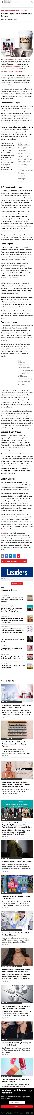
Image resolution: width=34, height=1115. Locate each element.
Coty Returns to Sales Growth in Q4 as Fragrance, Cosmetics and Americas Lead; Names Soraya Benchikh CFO (13, 630)
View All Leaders (17, 583)
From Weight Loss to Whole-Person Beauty (12, 640)
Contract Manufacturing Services (8, 606)
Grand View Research (16, 71)
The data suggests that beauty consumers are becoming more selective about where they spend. (16, 1050)
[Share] (6, 556)
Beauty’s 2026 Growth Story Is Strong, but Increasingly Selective (16, 1044)
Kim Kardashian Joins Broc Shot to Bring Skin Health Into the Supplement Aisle (16, 970)
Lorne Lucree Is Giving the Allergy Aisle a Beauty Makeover (16, 897)
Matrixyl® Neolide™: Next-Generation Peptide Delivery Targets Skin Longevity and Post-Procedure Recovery (16, 784)
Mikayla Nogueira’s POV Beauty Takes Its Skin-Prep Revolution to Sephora (16, 1007)
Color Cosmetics (5, 595)
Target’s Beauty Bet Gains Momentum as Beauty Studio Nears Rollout (13, 658)
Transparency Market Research (11, 66)
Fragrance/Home (5, 616)
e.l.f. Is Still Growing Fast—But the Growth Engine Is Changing (16, 1080)
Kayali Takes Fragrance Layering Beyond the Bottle (11, 649)
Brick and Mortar (4, 654)
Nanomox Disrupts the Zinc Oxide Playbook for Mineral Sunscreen (17, 934)
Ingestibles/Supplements (9, 966)
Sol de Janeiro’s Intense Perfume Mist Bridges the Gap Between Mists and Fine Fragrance (13, 620)
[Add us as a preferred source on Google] (18, 556)
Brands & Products (12, 10)
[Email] (2, 556)
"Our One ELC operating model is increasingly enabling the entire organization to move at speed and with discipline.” (15, 751)
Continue (17, 1106)
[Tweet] (14, 556)
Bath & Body (4, 637)
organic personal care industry (13, 59)
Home (2, 10)
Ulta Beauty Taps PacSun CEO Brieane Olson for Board (13, 666)
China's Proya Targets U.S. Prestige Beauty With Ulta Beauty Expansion (16, 706)
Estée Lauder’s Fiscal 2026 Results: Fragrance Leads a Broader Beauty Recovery (12, 599)
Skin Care (24, 10)
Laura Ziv (4, 533)
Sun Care (4, 929)
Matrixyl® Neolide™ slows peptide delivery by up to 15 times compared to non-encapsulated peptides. (16, 791)
